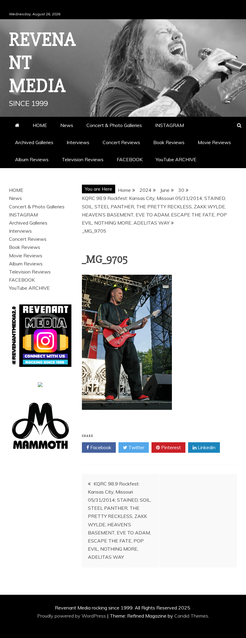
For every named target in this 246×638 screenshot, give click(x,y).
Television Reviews (83, 159)
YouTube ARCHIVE (176, 159)
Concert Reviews (121, 142)
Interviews (78, 142)
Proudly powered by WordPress (72, 616)
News (66, 125)
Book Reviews (168, 142)
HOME (40, 125)
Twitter (135, 447)
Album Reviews (32, 159)
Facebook (100, 447)
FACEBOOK (129, 159)
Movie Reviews (214, 142)
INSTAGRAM (169, 125)
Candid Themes (191, 616)
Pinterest (170, 447)
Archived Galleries (34, 142)
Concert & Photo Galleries (114, 125)
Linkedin (205, 447)
